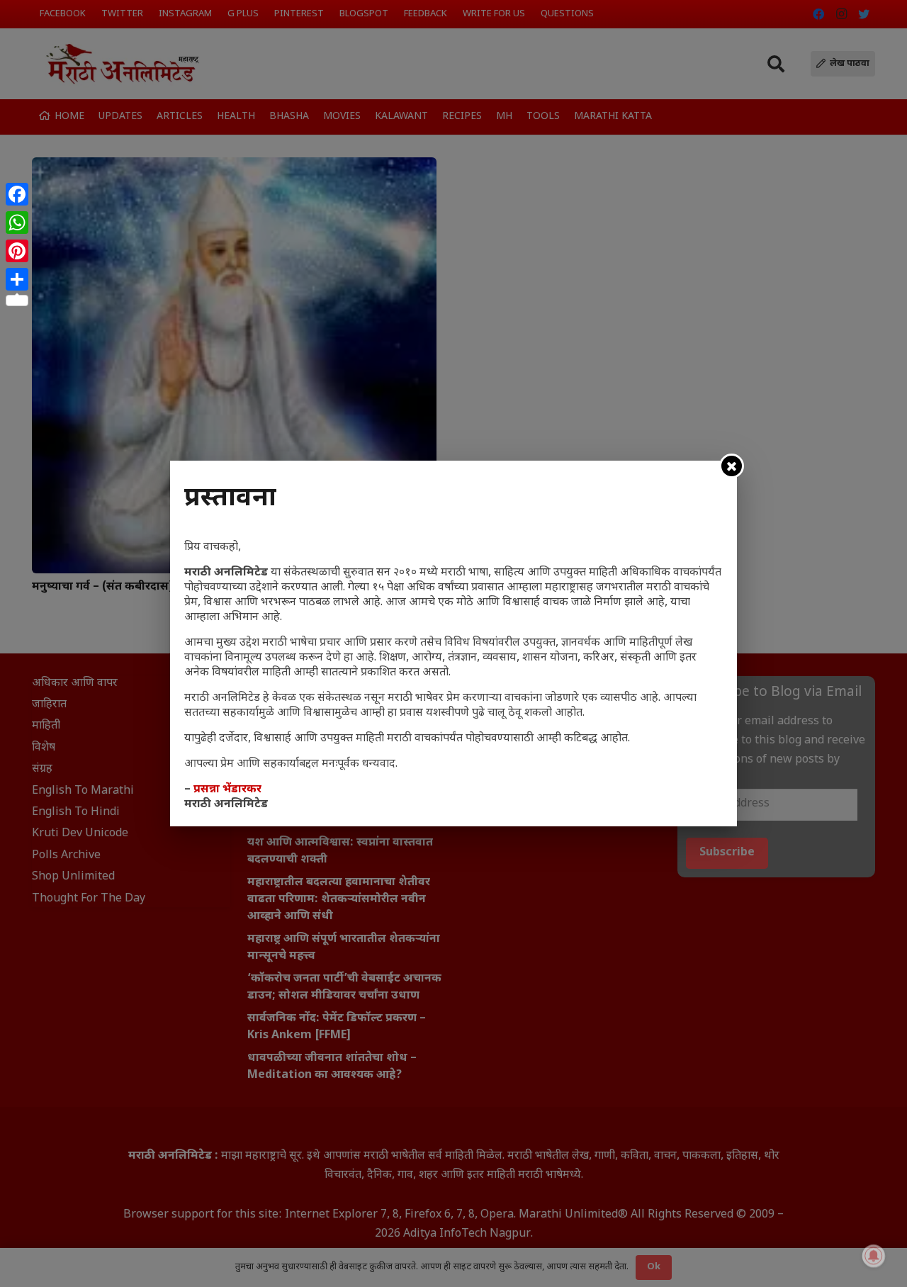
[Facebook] (17, 194)
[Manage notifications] (873, 1255)
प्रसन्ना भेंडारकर (227, 789)
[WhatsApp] (17, 222)
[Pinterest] (17, 251)
